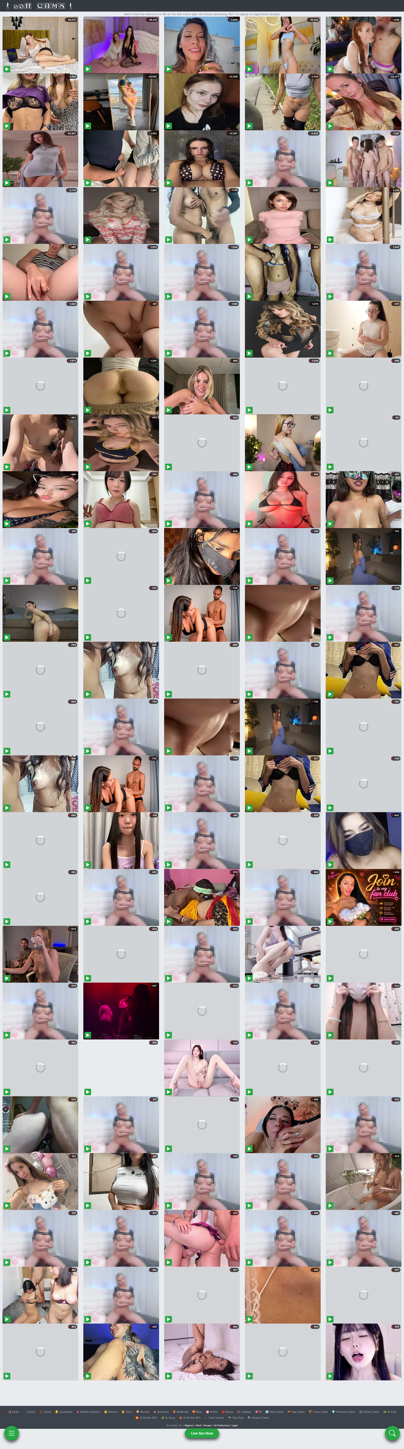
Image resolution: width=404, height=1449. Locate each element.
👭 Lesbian (244, 1411)
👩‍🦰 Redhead (180, 1411)
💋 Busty (227, 1411)
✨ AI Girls (389, 1411)
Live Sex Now (202, 1433)
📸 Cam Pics (236, 1417)
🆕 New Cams (274, 1411)
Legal (235, 1425)
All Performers (222, 1425)
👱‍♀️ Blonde (142, 1411)
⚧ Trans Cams (318, 1411)
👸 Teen (126, 1411)
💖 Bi (258, 1411)
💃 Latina (45, 1411)
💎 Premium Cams (343, 1411)
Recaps (208, 1425)
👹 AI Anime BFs (190, 1417)
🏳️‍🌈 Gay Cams (296, 1411)
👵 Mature (111, 1411)
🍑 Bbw (197, 1411)
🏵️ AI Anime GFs (146, 1417)
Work (199, 1425)
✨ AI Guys (168, 1417)
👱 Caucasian (63, 1411)
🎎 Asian (13, 1411)
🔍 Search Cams (258, 1417)
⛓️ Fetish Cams (369, 1411)
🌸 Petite (212, 1411)
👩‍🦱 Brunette (161, 1411)
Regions (189, 1425)
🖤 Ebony (29, 1411)
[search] (392, 1433)
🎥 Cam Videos (214, 1417)
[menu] (11, 1433)
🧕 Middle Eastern (88, 1411)
